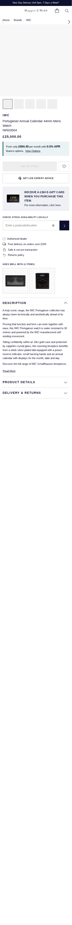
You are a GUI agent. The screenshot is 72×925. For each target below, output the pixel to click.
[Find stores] (64, 225)
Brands (18, 20)
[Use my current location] (53, 225)
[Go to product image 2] (19, 104)
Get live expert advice (38, 178)
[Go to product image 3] (30, 104)
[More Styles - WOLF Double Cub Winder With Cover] (15, 280)
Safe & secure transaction (22, 249)
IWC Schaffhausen (42, 363)
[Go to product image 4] (41, 104)
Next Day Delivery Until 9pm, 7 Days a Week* (36, 2)
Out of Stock (30, 166)
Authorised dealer (17, 238)
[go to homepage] (36, 10)
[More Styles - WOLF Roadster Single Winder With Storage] (42, 280)
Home (6, 20)
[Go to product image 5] (52, 104)
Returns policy (16, 254)
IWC (28, 20)
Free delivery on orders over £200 (27, 244)
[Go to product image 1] (8, 104)
